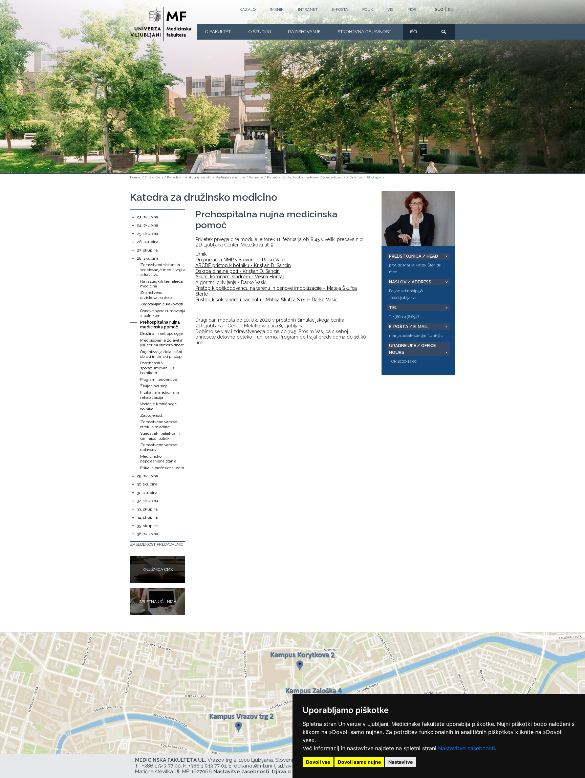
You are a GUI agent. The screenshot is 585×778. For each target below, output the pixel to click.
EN (450, 9)
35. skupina (147, 525)
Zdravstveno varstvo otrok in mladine (158, 424)
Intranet (308, 9)
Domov (135, 177)
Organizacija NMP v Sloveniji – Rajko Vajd (240, 259)
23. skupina (147, 217)
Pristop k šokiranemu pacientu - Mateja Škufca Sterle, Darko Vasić (266, 299)
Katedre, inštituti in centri (189, 177)
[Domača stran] (161, 24)
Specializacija (334, 177)
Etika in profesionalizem (162, 468)
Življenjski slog (154, 386)
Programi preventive (158, 379)
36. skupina (147, 534)
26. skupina (147, 241)
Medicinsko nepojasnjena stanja (158, 458)
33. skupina (147, 509)
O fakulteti (218, 31)
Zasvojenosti (152, 415)
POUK (367, 9)
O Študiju (259, 31)
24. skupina (147, 225)
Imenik (277, 9)
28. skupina (375, 177)
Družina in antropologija (161, 333)
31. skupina (147, 492)
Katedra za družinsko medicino (293, 177)
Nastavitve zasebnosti (466, 748)
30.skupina (147, 484)
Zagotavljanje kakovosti (161, 304)
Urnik (201, 254)
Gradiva (356, 177)
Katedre (256, 177)
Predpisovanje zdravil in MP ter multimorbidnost (162, 342)
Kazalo (247, 9)
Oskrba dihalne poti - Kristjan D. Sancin (237, 271)
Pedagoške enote (230, 177)
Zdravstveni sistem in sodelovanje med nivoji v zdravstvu (162, 269)
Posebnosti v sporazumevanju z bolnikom (157, 368)
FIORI (412, 9)
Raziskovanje (304, 31)
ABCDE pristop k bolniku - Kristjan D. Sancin (243, 265)
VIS (390, 9)
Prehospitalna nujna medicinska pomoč (160, 324)
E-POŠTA (340, 9)
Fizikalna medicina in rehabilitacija (159, 394)
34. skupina (147, 517)
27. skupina (147, 250)
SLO (439, 9)
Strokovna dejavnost (364, 31)
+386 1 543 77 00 (161, 766)
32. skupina (147, 500)
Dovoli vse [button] (318, 762)
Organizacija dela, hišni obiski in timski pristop (161, 354)
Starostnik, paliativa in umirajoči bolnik (160, 435)
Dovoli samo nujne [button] (359, 762)
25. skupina (147, 233)
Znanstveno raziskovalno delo (156, 295)
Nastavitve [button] (400, 762)
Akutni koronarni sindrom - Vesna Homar (239, 276)
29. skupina (147, 476)
